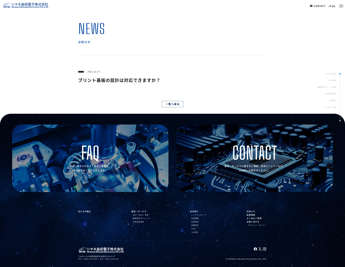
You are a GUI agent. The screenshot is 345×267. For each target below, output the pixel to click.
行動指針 (195, 225)
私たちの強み (331, 74)
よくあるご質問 (330, 107)
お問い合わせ (253, 221)
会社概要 (195, 218)
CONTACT (320, 6)
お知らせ (332, 114)
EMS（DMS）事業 (141, 215)
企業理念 (195, 222)
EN (333, 6)
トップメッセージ (198, 215)
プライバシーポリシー (257, 225)
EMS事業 (332, 80)
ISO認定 (195, 232)
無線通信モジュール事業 (326, 87)
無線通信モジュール (141, 218)
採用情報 (332, 120)
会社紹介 (332, 100)
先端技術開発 (331, 94)
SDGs (193, 228)
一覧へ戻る (172, 104)
